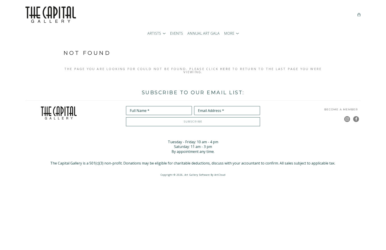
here (225, 69)
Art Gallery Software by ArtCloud (205, 174)
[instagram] (347, 119)
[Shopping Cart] (359, 14)
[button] (156, 33)
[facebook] (356, 119)
